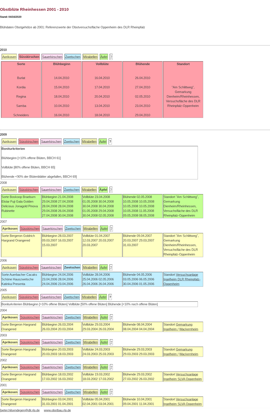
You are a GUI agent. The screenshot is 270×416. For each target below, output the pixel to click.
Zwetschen (72, 57)
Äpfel (103, 57)
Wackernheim (188, 329)
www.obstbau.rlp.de (57, 410)
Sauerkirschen (52, 57)
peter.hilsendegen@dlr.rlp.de (20, 410)
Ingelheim (170, 279)
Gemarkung (184, 324)
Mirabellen (90, 57)
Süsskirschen (28, 141)
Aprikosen (9, 57)
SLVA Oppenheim (190, 379)
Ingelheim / (170, 329)
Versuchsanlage (187, 274)
